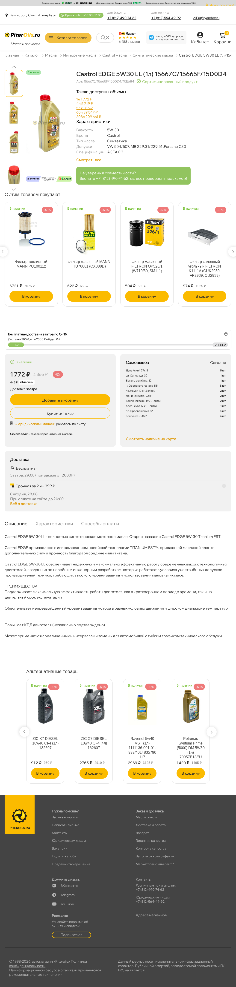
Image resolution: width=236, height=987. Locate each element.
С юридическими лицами (35, 424)
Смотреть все (88, 159)
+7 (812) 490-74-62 (121, 18)
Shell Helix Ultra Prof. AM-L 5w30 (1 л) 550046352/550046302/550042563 (191, 750)
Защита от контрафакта (155, 856)
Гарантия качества (151, 841)
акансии (60, 848)
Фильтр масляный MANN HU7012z (31, 264)
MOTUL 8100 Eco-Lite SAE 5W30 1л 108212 (94, 743)
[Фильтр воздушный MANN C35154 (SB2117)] (147, 231)
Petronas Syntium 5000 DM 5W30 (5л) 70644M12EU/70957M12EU (45, 748)
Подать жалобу (64, 856)
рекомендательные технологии (35, 974)
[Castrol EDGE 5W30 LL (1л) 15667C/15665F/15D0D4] (49, 130)
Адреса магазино (151, 915)
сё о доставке (24, 503)
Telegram (68, 895)
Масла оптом (146, 817)
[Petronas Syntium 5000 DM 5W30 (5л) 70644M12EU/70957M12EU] (45, 704)
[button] (13, 66)
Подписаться (71, 935)
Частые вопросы (65, 817)
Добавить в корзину (60, 400)
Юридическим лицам (69, 841)
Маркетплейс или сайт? (155, 864)
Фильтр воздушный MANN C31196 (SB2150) (89, 264)
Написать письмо (66, 825)
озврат (142, 833)
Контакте (69, 886)
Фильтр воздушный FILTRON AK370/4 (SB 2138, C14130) (205, 266)
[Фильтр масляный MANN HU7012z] (31, 227)
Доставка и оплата (151, 825)
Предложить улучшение (71, 864)
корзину (31, 296)
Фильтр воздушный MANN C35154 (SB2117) (147, 264)
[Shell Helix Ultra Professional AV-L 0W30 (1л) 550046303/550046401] (142, 704)
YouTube (67, 904)
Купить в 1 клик (60, 413)
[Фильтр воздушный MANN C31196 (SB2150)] (89, 230)
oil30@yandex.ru (206, 18)
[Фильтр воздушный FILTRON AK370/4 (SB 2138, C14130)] (204, 231)
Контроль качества (151, 848)
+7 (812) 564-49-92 (166, 18)
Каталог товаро (72, 37)
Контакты (59, 833)
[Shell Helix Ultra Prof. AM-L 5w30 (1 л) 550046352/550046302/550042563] (191, 704)
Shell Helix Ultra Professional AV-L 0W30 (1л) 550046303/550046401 (142, 748)
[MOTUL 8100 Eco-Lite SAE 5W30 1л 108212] (94, 706)
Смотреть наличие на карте (151, 438)
